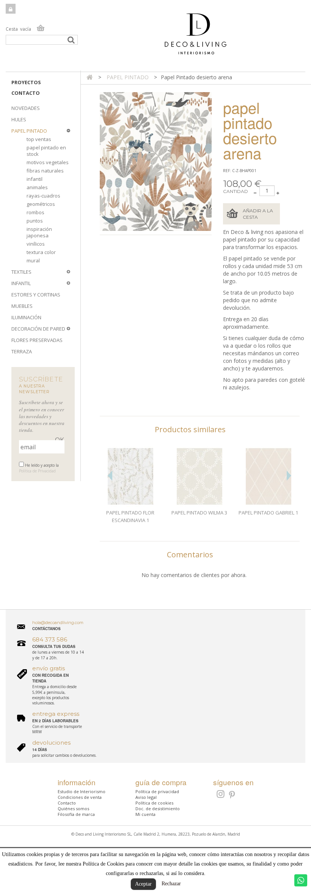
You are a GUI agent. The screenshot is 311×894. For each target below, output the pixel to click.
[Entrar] (11, 9)
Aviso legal (146, 797)
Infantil (34, 179)
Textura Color (41, 252)
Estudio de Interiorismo (81, 791)
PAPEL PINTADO (29, 130)
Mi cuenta (145, 814)
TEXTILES (21, 271)
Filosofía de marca (76, 814)
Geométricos (41, 204)
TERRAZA (21, 351)
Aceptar (143, 884)
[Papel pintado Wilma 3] (199, 476)
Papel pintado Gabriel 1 (268, 512)
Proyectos (26, 82)
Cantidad (235, 191)
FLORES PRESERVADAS (37, 340)
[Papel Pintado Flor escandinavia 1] (130, 476)
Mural (33, 260)
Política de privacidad (157, 791)
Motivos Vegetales (48, 162)
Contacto (25, 92)
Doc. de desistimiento (157, 808)
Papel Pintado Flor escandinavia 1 (130, 516)
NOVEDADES (25, 108)
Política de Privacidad (37, 471)
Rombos (35, 212)
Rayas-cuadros (43, 195)
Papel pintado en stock (46, 150)
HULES (18, 119)
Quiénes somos (73, 808)
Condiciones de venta (80, 797)
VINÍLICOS (36, 243)
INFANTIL (21, 283)
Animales (37, 187)
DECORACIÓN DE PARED (38, 328)
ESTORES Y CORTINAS (35, 294)
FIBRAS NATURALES (45, 170)
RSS (220, 794)
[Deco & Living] (155, 38)
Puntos (35, 220)
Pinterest (232, 795)
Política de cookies (154, 803)
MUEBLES (22, 306)
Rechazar (171, 883)
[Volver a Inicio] (89, 77)
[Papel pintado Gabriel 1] (268, 476)
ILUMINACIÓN (26, 317)
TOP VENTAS (39, 139)
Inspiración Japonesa (39, 232)
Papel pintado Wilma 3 (199, 512)
